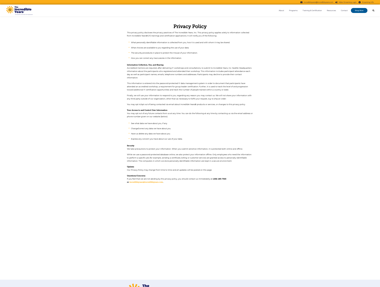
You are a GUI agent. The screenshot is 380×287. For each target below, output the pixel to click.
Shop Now (359, 10)
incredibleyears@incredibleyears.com (318, 2)
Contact (344, 10)
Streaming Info (368, 2)
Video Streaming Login (348, 2)
